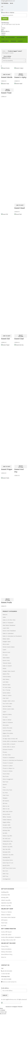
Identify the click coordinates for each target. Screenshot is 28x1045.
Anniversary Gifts (7, 827)
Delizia (4, 668)
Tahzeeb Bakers (7, 663)
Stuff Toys (5, 876)
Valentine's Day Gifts (8, 854)
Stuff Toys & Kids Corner (9, 868)
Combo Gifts (6, 736)
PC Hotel (5, 655)
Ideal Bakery (6, 679)
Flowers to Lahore (8, 765)
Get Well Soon (6, 838)
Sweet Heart (19, 208)
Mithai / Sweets (7, 817)
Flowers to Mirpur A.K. (9, 768)
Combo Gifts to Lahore (9, 746)
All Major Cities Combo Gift (8, 940)
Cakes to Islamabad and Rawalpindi (12, 636)
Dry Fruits (5, 792)
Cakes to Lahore (7, 695)
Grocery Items (6, 814)
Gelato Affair (6, 674)
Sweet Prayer (6, 469)
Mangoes (5, 798)
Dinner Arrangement (8, 779)
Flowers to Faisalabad (8, 757)
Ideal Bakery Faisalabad (9, 625)
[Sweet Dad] (20, 271)
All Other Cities (6, 754)
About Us (3, 957)
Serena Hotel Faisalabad (9, 630)
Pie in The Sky (6, 690)
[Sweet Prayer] (7, 402)
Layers (4, 649)
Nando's (5, 784)
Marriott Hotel (6, 652)
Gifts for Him (6, 808)
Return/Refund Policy (6, 954)
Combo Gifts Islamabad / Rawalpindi (11, 937)
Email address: (5, 988)
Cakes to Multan (7, 719)
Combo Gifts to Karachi (9, 744)
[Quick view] (3, 71)
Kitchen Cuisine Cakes (8, 709)
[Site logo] (7, 12)
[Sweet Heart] (20, 141)
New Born (5, 871)
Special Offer (6, 865)
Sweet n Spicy (20, 77)
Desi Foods (6, 776)
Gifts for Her (6, 806)
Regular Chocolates (8, 733)
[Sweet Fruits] (7, 535)
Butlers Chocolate (7, 728)
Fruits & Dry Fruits (7, 790)
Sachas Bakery (6, 692)
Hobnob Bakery (7, 676)
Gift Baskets (6, 800)
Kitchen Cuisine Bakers (9, 647)
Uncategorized (6, 879)
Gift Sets (5, 803)
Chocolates (6, 725)
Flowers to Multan (7, 771)
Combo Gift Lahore (6, 934)
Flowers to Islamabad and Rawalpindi (13, 760)
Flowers (5, 752)
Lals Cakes (5, 682)
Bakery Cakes (6, 638)
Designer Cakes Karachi (9, 671)
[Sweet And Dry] (20, 402)
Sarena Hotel (6, 660)
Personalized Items (8, 860)
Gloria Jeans (6, 644)
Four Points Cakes (7, 703)
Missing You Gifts (7, 844)
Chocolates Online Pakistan (8, 917)
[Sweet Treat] (5, 83)
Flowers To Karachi (8, 763)
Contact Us (13, 981)
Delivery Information (6, 951)
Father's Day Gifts (7, 835)
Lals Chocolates (7, 730)
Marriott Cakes (6, 684)
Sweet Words (6, 77)
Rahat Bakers (6, 657)
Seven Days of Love (8, 862)
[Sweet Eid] (7, 271)
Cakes (4, 617)
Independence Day (7, 841)
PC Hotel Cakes (7, 687)
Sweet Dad (19, 339)
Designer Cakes (7, 641)
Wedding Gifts (6, 857)
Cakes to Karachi (7, 665)
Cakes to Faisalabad (8, 622)
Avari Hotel (5, 698)
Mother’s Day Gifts (6, 905)
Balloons (5, 614)
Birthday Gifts (6, 830)
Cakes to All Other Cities (9, 620)
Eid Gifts (5, 833)
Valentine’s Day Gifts (6, 902)
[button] (6, 74)
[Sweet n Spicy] (18, 68)
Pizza (4, 787)
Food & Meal (6, 773)
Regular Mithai (6, 822)
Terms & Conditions (6, 949)
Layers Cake (6, 628)
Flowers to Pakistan (6, 912)
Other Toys (5, 873)
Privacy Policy (4, 946)
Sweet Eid (5, 339)
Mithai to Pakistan (6, 914)
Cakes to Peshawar (8, 722)
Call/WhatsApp (5, 22)
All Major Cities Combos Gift (10, 738)
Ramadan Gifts (6, 852)
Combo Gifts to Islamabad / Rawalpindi (13, 741)
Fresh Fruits (6, 795)
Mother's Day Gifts (7, 846)
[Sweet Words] (5, 68)
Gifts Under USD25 (7, 811)
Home (4, 51)
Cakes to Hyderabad (8, 633)
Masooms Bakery (7, 714)
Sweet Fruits (6, 602)
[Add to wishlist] (7, 71)
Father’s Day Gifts (5, 900)
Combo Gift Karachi (6, 932)
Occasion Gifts (6, 825)
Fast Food (5, 781)
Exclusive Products (8, 749)
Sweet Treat (6, 93)
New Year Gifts (6, 849)
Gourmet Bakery (7, 706)
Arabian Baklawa (7, 819)
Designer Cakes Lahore (9, 701)
